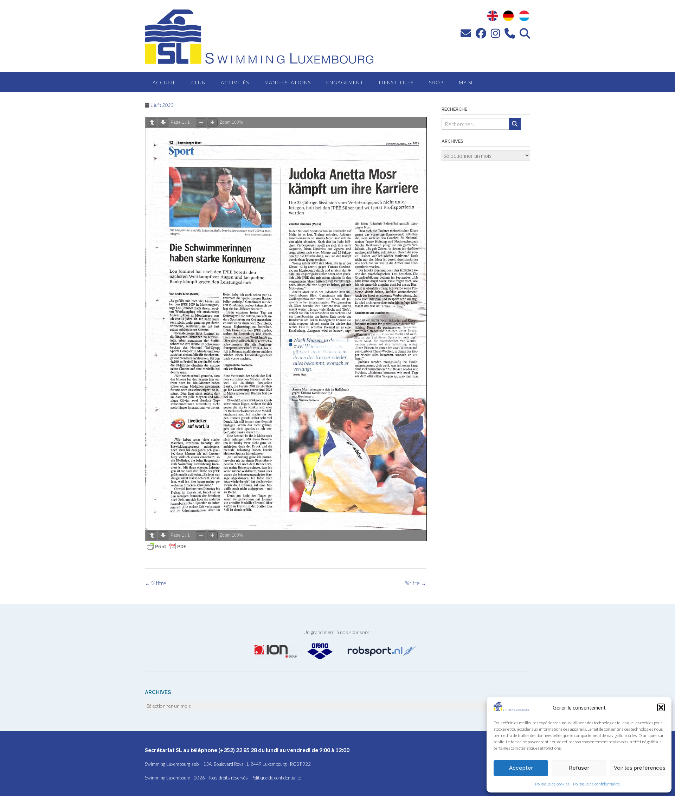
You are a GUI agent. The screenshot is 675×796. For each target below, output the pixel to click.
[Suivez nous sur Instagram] (495, 33)
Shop (436, 82)
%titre (415, 583)
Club (198, 82)
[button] (660, 707)
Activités (235, 82)
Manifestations (287, 82)
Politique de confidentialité (596, 784)
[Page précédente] (152, 122)
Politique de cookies (552, 784)
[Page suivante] (163, 122)
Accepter (521, 768)
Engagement (345, 82)
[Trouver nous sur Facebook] (481, 33)
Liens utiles (396, 82)
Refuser (579, 768)
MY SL (466, 82)
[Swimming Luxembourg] (511, 708)
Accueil (164, 82)
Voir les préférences (639, 768)
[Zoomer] (212, 122)
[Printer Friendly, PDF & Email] (166, 546)
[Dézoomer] (201, 122)
